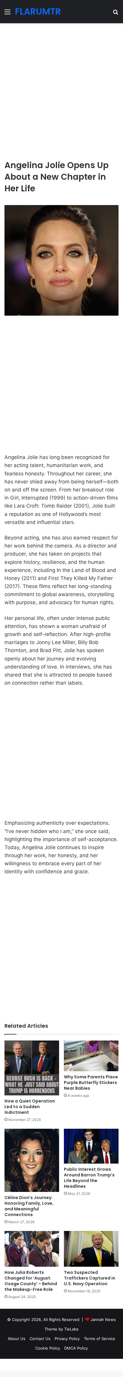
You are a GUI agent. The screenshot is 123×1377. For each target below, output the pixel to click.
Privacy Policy (67, 1338)
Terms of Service (99, 1338)
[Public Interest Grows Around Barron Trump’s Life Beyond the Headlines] (91, 1146)
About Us (16, 1338)
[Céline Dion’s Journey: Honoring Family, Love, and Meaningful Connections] (31, 1160)
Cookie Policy (47, 1348)
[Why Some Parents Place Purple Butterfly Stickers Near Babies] (91, 1055)
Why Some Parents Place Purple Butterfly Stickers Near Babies (91, 1082)
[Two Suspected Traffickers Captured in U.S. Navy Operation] (91, 1248)
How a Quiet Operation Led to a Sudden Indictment (29, 1106)
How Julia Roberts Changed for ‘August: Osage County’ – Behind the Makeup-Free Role (30, 1280)
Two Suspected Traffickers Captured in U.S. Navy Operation (89, 1278)
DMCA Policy (76, 1348)
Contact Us (40, 1338)
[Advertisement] (61, 89)
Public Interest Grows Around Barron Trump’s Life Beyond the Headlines (89, 1177)
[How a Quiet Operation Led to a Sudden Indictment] (31, 1067)
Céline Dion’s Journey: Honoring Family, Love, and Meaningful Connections (28, 1206)
